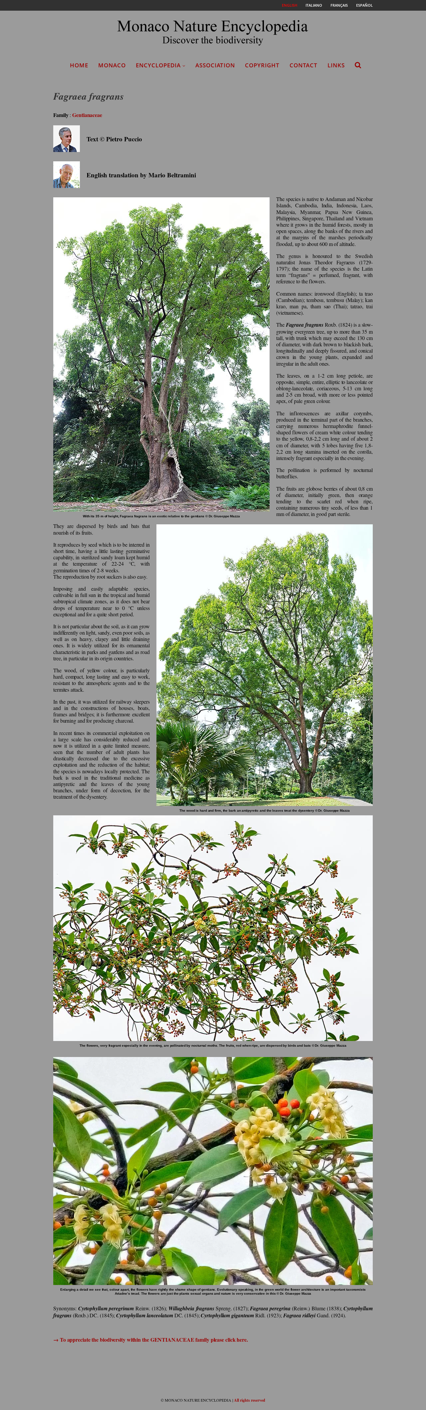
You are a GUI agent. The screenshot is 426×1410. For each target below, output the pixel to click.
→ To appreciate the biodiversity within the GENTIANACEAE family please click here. (150, 1339)
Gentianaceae (87, 115)
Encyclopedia (158, 65)
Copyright (262, 65)
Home (79, 65)
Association (215, 65)
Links (336, 65)
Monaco (112, 65)
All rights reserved (249, 1400)
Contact (304, 65)
